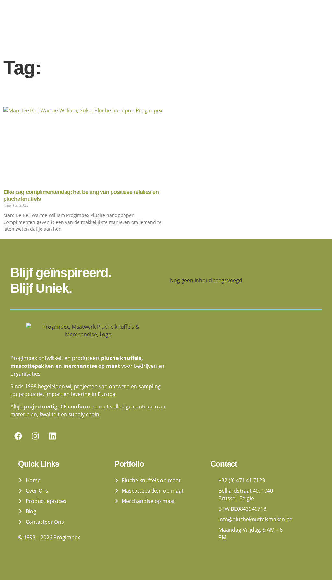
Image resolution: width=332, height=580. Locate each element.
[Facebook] (18, 436)
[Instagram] (35, 436)
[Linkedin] (52, 436)
